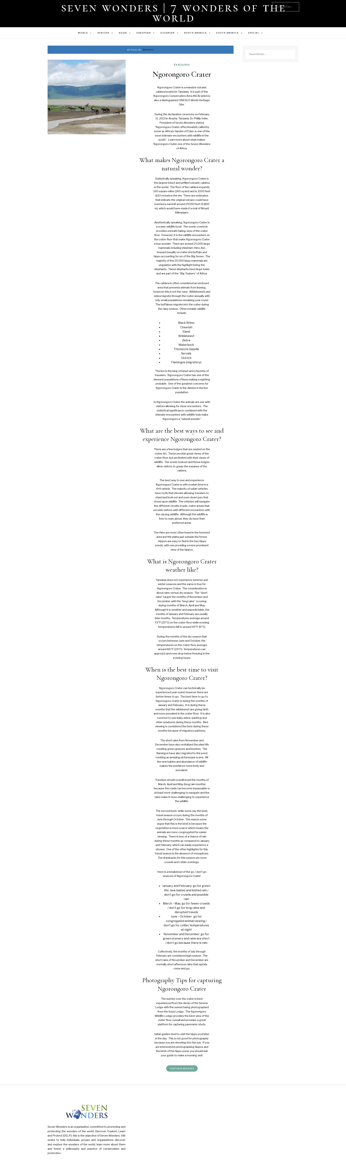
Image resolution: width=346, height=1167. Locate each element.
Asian (123, 33)
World (83, 33)
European (144, 33)
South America (227, 33)
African (103, 33)
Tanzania (182, 64)
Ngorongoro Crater (182, 74)
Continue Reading (182, 1068)
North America (195, 33)
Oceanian (167, 33)
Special (253, 33)
